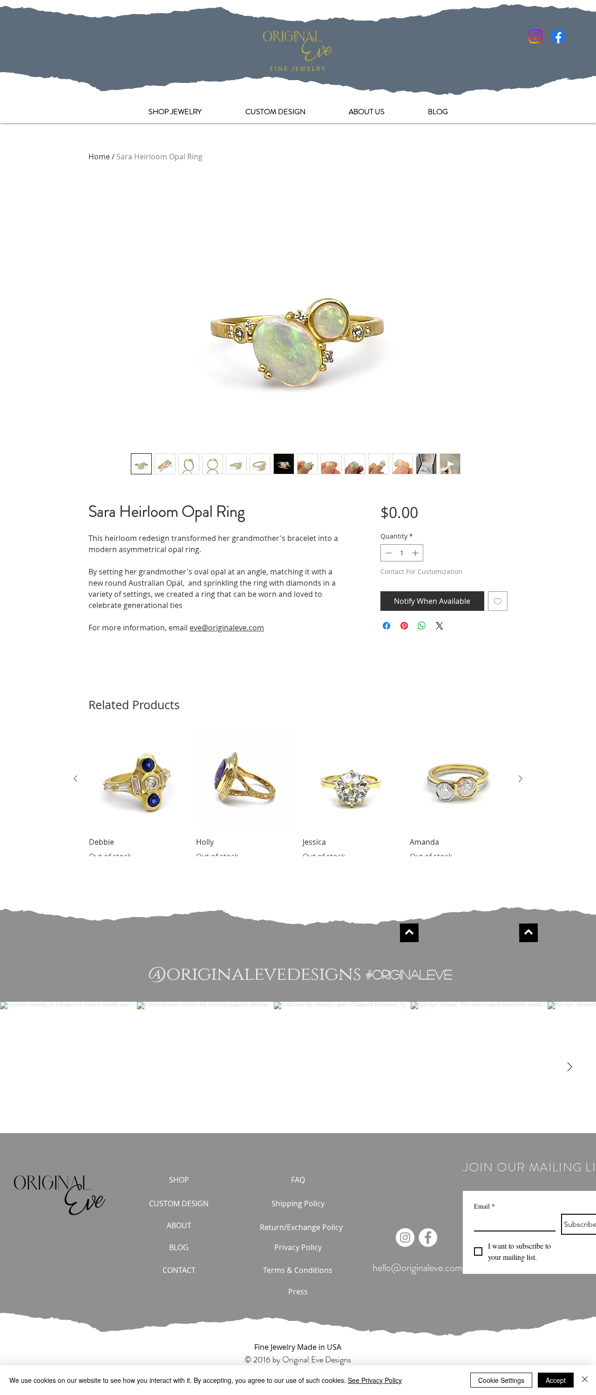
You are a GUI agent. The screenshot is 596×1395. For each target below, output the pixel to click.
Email (484, 1206)
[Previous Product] (75, 778)
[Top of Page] (409, 933)
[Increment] (416, 553)
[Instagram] (535, 36)
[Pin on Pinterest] (404, 625)
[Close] (584, 1380)
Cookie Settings (501, 1380)
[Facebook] (558, 36)
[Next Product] (520, 778)
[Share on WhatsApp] (421, 625)
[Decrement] (387, 553)
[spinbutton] (401, 553)
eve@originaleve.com (227, 627)
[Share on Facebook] (386, 625)
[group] (298, 796)
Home (99, 156)
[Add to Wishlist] (498, 601)
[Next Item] (569, 1067)
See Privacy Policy (375, 1380)
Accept (556, 1380)
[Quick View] (138, 779)
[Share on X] (439, 625)
